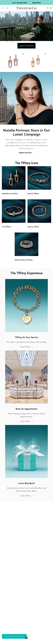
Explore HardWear (26, 46)
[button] (26, 637)
